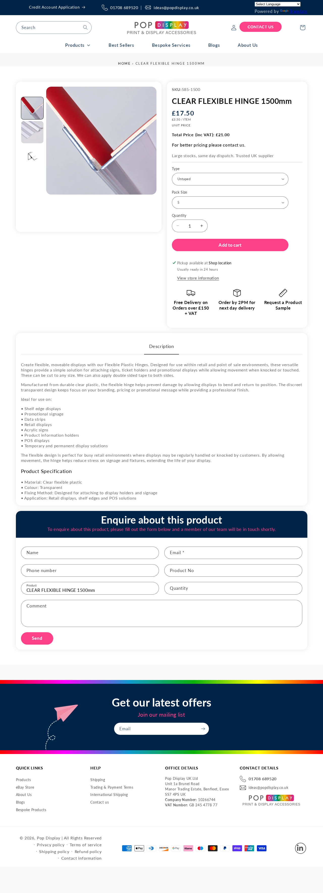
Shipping (97, 780)
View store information (198, 277)
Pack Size (179, 192)
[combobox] (53, 27)
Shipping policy (54, 851)
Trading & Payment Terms (111, 787)
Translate (298, 11)
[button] (302, 27)
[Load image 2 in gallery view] (32, 132)
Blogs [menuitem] (214, 45)
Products (23, 780)
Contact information (81, 858)
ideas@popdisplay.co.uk (176, 7)
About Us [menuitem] (248, 45)
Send (37, 638)
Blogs (20, 802)
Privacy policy (51, 844)
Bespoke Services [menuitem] (171, 45)
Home (124, 63)
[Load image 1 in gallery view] (32, 108)
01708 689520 (124, 7)
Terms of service (85, 844)
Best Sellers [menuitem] (121, 45)
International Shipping (109, 794)
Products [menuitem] (75, 45)
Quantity (179, 215)
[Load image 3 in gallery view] (32, 156)
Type (176, 169)
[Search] (85, 27)
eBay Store (25, 787)
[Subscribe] (203, 728)
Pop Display (48, 837)
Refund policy (88, 851)
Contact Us (261, 26)
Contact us (99, 802)
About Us (24, 794)
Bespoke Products (31, 810)
